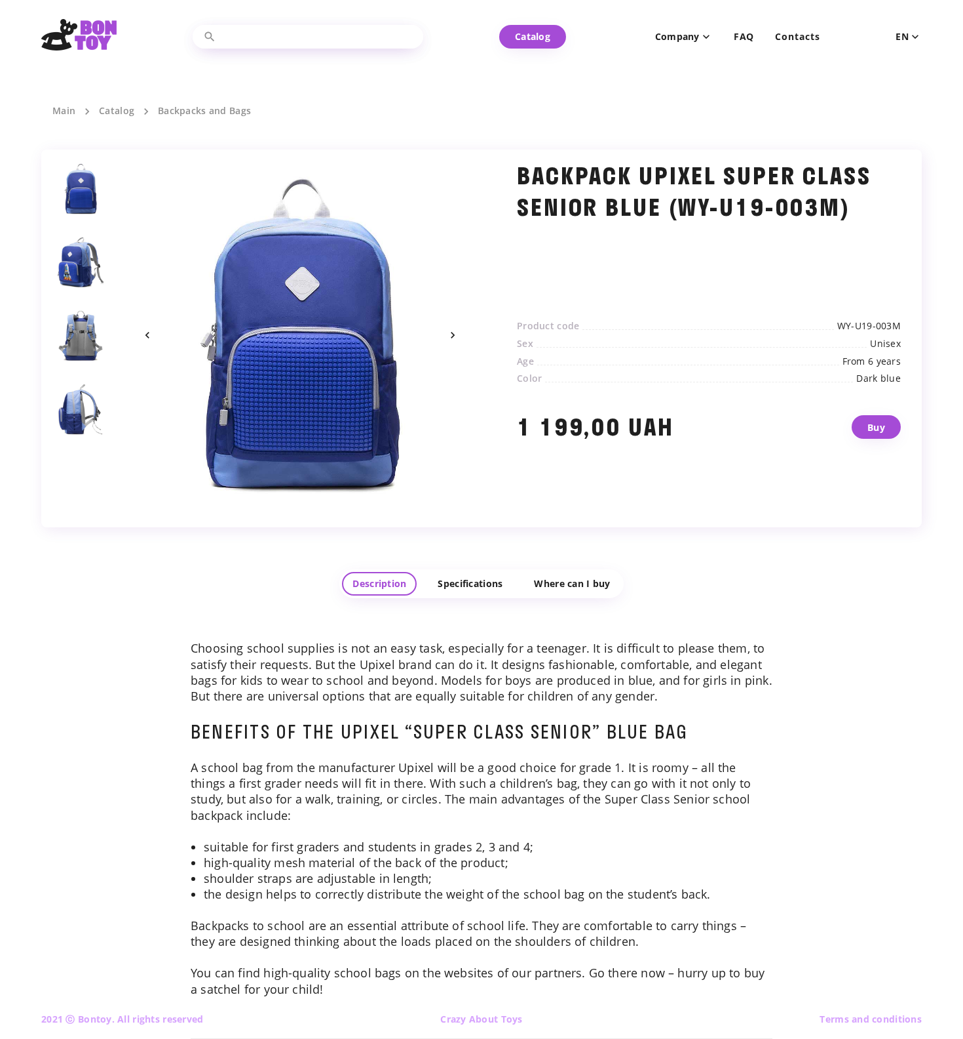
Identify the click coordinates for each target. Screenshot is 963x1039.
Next (452, 335)
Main (63, 111)
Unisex (885, 344)
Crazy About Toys (481, 1019)
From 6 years (871, 361)
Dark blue (878, 378)
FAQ (744, 36)
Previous (147, 335)
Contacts (797, 36)
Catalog (116, 111)
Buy (876, 427)
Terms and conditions (871, 1019)
